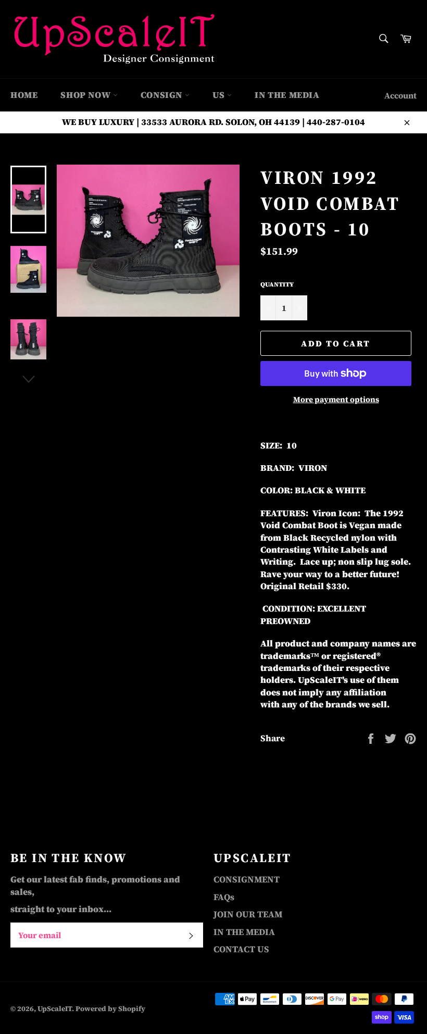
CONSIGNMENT (247, 879)
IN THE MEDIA (287, 95)
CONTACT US (241, 949)
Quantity (277, 284)
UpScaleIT (54, 1009)
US (220, 95)
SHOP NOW (86, 95)
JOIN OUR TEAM (248, 914)
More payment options (336, 399)
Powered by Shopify (110, 1009)
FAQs (224, 897)
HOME (23, 95)
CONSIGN (163, 95)
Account (400, 95)
